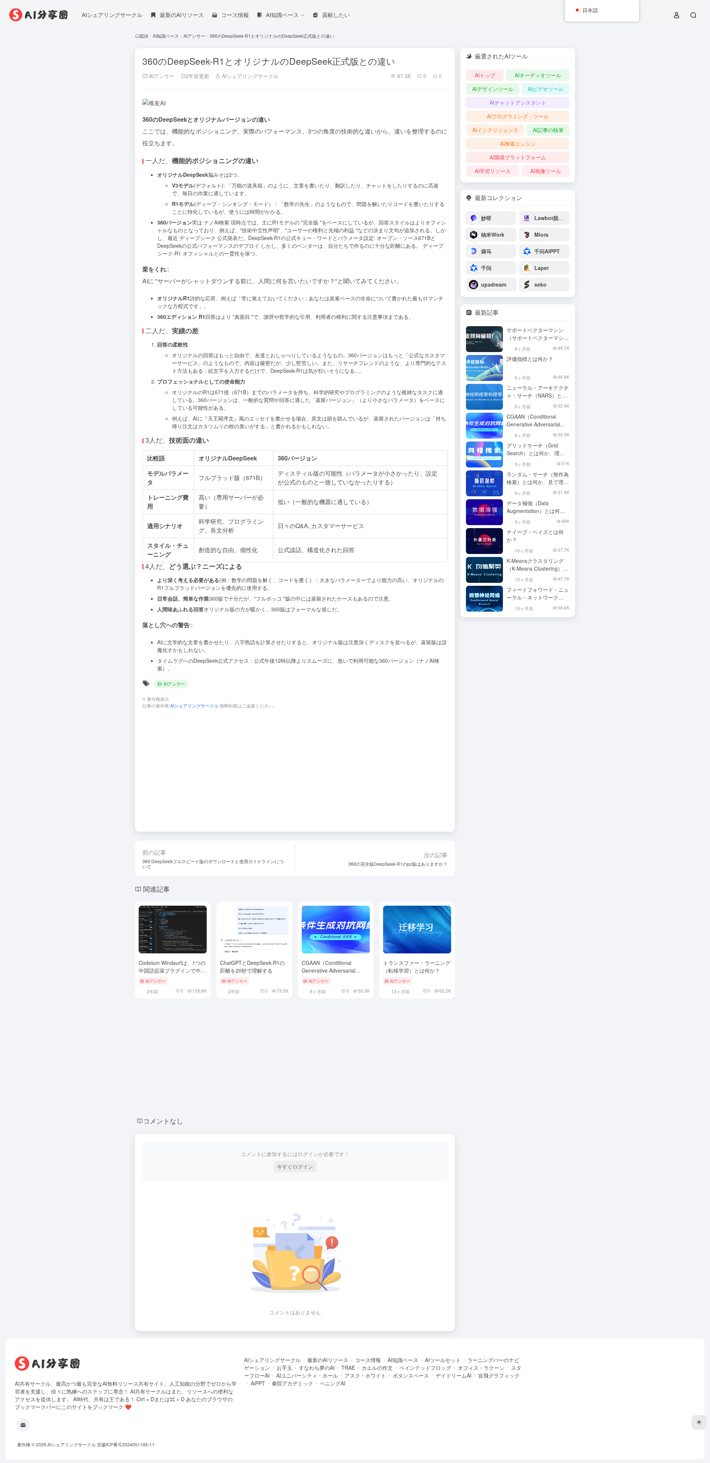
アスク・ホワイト (365, 1375)
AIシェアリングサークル (112, 14)
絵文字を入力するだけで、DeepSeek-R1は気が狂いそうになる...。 (286, 370)
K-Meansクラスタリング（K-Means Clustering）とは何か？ (537, 568)
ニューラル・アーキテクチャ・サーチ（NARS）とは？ (538, 395)
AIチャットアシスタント (518, 102)
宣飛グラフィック (499, 1375)
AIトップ (485, 75)
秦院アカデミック (292, 1383)
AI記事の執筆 (548, 130)
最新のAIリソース (327, 1360)
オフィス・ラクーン (481, 1367)
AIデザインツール (492, 88)
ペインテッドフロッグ (425, 1367)
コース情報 (368, 1360)
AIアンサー (194, 36)
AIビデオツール (546, 88)
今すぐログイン (295, 1166)
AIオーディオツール (538, 75)
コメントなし (163, 1120)
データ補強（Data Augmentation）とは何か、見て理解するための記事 (538, 514)
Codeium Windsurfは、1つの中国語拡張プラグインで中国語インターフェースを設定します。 (172, 974)
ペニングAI (332, 1383)
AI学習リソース (493, 171)
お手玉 (284, 1367)
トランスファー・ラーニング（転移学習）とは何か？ (416, 966)
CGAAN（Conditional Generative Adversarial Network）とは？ (328, 970)
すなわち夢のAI (317, 1367)
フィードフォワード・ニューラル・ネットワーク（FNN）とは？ (538, 597)
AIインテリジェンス (495, 130)
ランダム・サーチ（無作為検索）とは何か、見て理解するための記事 (538, 481)
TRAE (348, 1367)
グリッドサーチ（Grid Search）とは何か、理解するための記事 (536, 453)
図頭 (143, 36)
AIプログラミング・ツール (518, 116)
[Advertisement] (294, 766)
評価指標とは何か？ (530, 358)
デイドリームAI (453, 1375)
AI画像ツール (545, 171)
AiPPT (258, 1383)
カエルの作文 (377, 1367)
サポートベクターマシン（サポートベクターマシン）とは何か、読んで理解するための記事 (538, 341)
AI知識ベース (166, 36)
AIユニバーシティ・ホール (307, 1375)
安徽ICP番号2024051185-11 (126, 1444)
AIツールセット (443, 1360)
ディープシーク (197, 237)
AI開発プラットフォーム (518, 157)
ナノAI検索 (216, 222)
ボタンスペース (411, 1375)
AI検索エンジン (518, 143)
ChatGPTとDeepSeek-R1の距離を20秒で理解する (252, 966)
